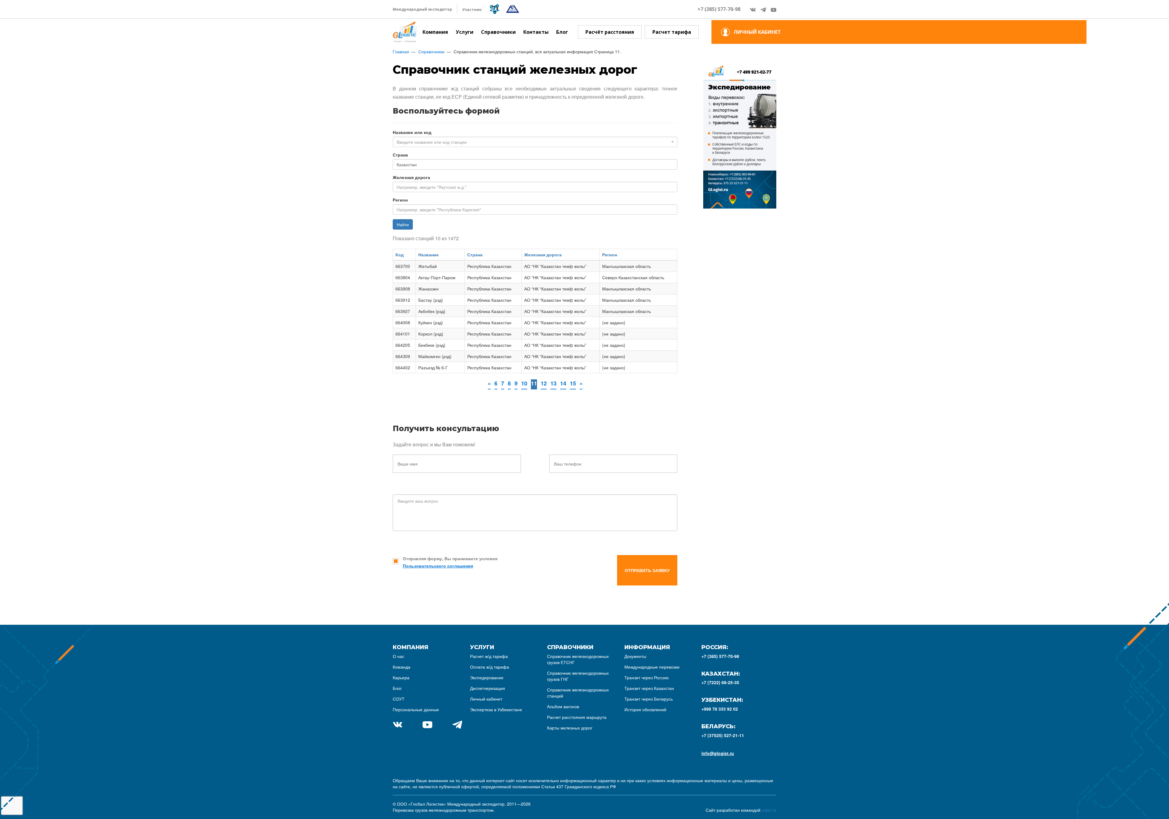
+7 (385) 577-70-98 (718, 9)
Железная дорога (411, 177)
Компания (435, 32)
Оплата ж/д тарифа (489, 667)
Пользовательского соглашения (438, 566)
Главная (401, 51)
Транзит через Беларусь (648, 699)
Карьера (401, 677)
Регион (400, 200)
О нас (398, 656)
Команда (401, 667)
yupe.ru (769, 810)
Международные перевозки (651, 667)
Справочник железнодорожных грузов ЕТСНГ (578, 659)
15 (573, 383)
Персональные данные (416, 709)
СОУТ (399, 699)
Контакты (536, 32)
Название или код (412, 132)
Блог (562, 32)
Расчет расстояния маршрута (576, 717)
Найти (403, 224)
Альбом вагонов (563, 706)
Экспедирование (487, 677)
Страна (400, 155)
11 (534, 383)
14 (563, 383)
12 (544, 383)
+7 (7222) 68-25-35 (720, 682)
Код (399, 254)
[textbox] (533, 142)
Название (428, 254)
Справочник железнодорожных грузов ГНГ (578, 676)
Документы (635, 656)
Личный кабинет (486, 699)
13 (553, 383)
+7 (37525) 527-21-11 (722, 735)
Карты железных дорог (569, 728)
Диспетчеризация (487, 688)
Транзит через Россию (646, 677)
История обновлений (645, 709)
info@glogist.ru (717, 753)
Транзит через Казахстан (649, 688)
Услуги (464, 32)
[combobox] (535, 142)
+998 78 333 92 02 (719, 709)
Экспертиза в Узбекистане (496, 709)
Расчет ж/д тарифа (489, 656)
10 (524, 383)
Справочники (498, 32)
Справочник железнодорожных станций (578, 693)
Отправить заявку (647, 570)
